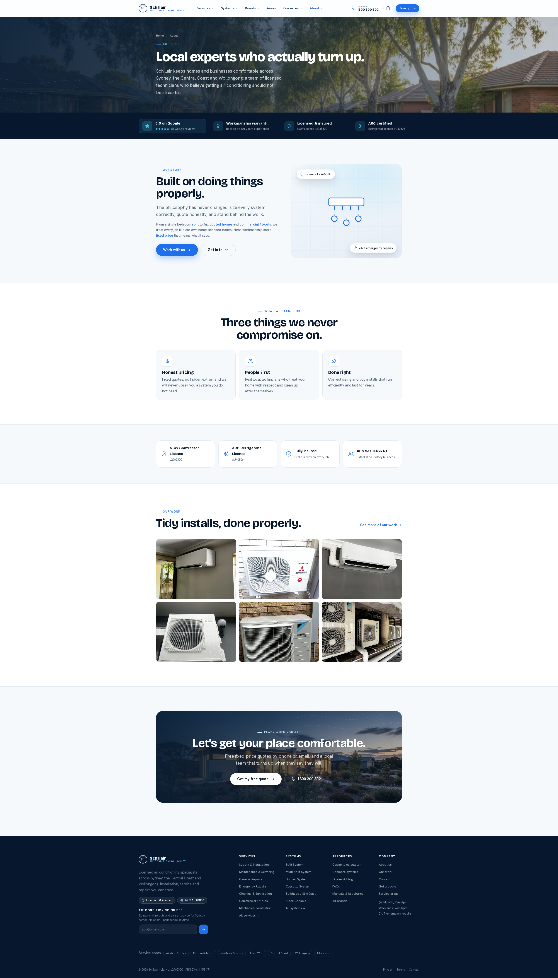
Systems (227, 8)
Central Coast (279, 953)
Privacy (388, 969)
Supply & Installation (254, 864)
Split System (294, 864)
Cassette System (298, 886)
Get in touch (218, 249)
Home (160, 36)
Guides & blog (342, 879)
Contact (384, 879)
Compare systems (345, 872)
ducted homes (220, 224)
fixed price (164, 235)
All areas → (324, 953)
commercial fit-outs (255, 224)
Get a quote (387, 886)
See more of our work (378, 525)
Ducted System (296, 879)
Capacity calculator (346, 864)
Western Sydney (176, 953)
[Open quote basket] (388, 8)
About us (385, 864)
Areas (271, 8)
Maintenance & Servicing (256, 872)
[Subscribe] (203, 929)
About (314, 8)
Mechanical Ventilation (255, 908)
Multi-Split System (298, 872)
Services (203, 8)
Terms (400, 969)
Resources (291, 8)
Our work (386, 872)
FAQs (336, 886)
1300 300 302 (309, 778)
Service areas (388, 893)
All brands (339, 901)
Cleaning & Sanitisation (255, 893)
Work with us (174, 249)
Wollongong (302, 953)
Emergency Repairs (253, 886)
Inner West (257, 953)
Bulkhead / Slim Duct (301, 893)
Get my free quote (253, 778)
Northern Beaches (232, 953)
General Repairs (250, 879)
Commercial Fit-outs (253, 901)
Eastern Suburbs (203, 953)
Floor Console (296, 901)
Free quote (407, 8)
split (195, 224)
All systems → (296, 908)
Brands (250, 8)
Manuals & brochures (347, 893)
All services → (249, 915)
